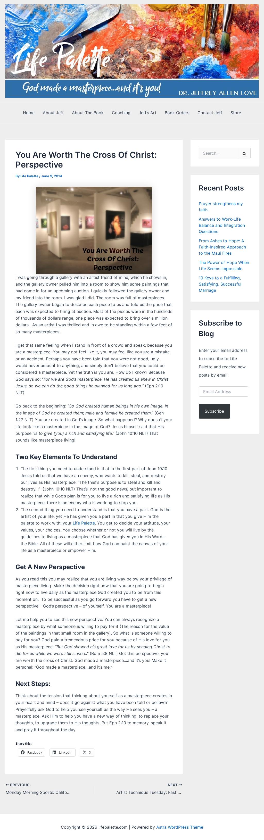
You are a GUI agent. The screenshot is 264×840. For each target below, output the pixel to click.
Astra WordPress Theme (179, 827)
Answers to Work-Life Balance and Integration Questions (222, 225)
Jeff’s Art (147, 112)
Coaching (121, 112)
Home (29, 112)
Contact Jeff (209, 112)
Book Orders (177, 112)
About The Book (88, 112)
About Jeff (53, 112)
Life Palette (83, 523)
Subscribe (214, 411)
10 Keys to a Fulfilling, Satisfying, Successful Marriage (220, 284)
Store (235, 112)
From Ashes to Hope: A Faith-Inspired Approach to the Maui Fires (222, 247)
